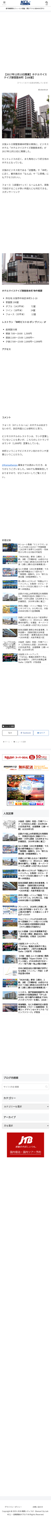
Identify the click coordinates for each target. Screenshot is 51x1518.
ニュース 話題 (9, 726)
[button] (46, 1086)
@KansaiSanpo (10, 465)
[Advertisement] (25, 41)
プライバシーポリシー (13, 1507)
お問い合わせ (38, 1507)
